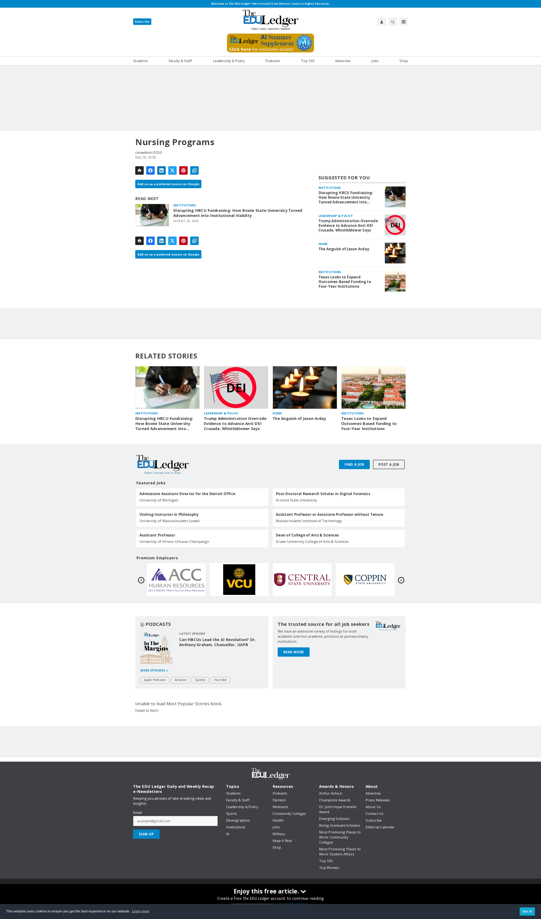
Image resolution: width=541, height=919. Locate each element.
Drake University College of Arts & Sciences (312, 541)
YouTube (220, 680)
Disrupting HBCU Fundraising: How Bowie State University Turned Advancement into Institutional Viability (237, 213)
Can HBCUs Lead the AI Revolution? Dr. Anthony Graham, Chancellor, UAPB (217, 642)
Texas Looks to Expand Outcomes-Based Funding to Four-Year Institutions (344, 282)
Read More (293, 652)
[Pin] (183, 170)
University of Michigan (158, 500)
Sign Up (146, 834)
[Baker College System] (239, 579)
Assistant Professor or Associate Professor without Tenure (329, 514)
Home (323, 244)
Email (137, 812)
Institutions (184, 205)
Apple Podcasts (155, 680)
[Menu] (403, 21)
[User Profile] (381, 21)
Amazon (181, 680)
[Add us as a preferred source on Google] (194, 170)
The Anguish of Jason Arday (343, 249)
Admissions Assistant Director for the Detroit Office (187, 493)
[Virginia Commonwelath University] (365, 579)
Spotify (200, 680)
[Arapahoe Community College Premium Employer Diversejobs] (302, 579)
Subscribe (142, 21)
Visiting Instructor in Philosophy (168, 514)
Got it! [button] (527, 911)
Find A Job (354, 464)
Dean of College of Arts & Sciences (307, 535)
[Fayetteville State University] (176, 579)
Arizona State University (296, 500)
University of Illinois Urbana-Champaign (174, 541)
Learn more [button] (141, 911)
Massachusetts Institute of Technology (309, 520)
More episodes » (154, 670)
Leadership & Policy (335, 216)
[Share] (150, 170)
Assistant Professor (157, 535)
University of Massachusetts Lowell (169, 520)
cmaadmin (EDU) (148, 152)
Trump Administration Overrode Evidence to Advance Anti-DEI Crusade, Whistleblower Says (348, 226)
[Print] (139, 170)
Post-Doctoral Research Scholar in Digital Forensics (323, 493)
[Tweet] (172, 170)
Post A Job (388, 464)
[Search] (392, 21)
